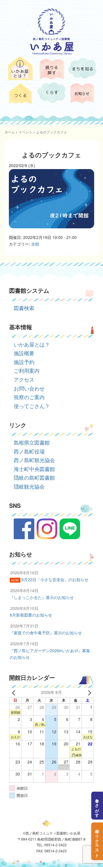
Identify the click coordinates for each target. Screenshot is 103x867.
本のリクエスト (97, 841)
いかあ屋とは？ (32, 344)
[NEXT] (88, 692)
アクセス (24, 379)
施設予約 (24, 361)
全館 (35, 244)
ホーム (10, 131)
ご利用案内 (26, 370)
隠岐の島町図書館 (34, 477)
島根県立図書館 (32, 442)
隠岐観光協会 (29, 486)
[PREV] (14, 692)
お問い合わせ (29, 388)
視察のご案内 (29, 397)
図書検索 (24, 307)
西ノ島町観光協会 (34, 460)
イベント (25, 131)
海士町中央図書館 (34, 468)
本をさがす (97, 806)
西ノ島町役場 (29, 451)
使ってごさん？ (32, 405)
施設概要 (24, 353)
